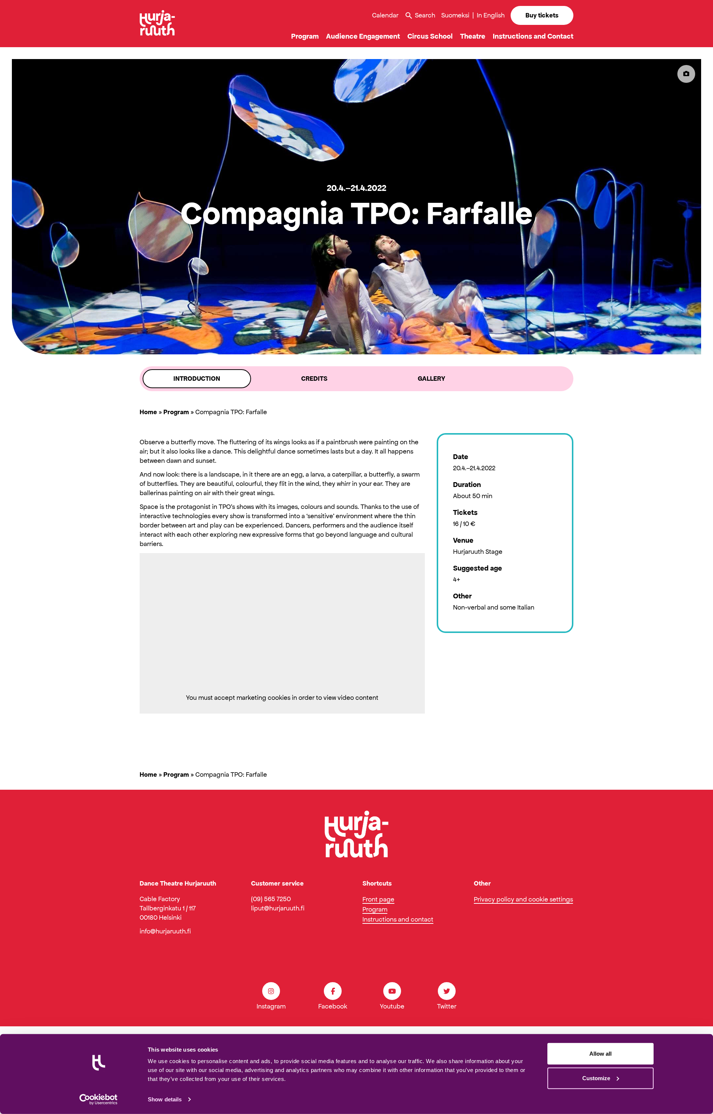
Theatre (472, 36)
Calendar (385, 15)
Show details (165, 1099)
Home (148, 412)
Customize (596, 1078)
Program (305, 36)
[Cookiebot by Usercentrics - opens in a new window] (98, 1099)
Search (419, 15)
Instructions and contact (397, 919)
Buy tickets (542, 15)
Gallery (431, 378)
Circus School (430, 36)
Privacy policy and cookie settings (523, 899)
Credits (314, 378)
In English (491, 15)
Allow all (600, 1053)
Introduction (196, 378)
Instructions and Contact (533, 36)
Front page (378, 899)
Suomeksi (455, 15)
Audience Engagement (363, 36)
